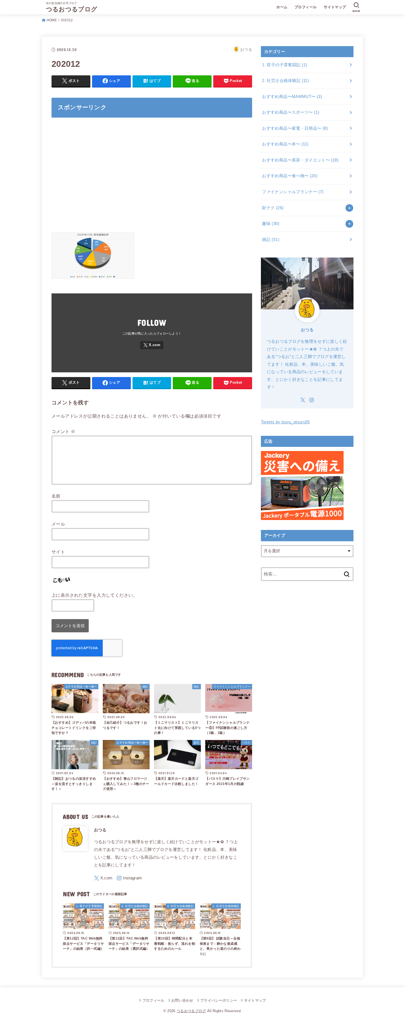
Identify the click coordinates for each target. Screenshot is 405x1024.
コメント (63, 431)
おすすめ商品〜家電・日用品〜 (295, 128)
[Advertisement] (152, 178)
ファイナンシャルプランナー (292, 192)
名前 (56, 496)
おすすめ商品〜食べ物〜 (289, 176)
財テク (273, 208)
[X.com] (151, 345)
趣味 (270, 223)
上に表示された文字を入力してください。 (94, 595)
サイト (58, 551)
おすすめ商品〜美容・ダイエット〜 (300, 160)
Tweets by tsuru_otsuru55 (285, 422)
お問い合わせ (182, 1000)
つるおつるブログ (71, 9)
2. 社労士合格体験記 (285, 80)
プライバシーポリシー (218, 1000)
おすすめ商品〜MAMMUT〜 (292, 96)
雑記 (270, 239)
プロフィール (306, 7)
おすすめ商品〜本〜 (285, 144)
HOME (52, 20)
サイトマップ (335, 7)
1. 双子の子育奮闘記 (284, 65)
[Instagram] (129, 878)
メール (58, 523)
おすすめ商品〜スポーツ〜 (290, 112)
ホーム (281, 7)
